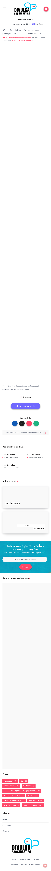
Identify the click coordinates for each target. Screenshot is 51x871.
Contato (5, 831)
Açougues (10, 781)
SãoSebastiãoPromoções (22, 40)
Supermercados (33, 805)
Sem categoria (11, 805)
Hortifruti (27, 398)
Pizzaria (32, 795)
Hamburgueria (11, 786)
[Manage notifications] (45, 866)
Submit (25, 567)
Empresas (6, 825)
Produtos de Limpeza (14, 800)
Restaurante (35, 800)
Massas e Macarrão (13, 795)
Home (4, 819)
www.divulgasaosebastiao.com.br (17, 37)
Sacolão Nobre (8, 455)
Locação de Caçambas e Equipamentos (22, 791)
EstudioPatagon (33, 865)
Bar (24, 781)
